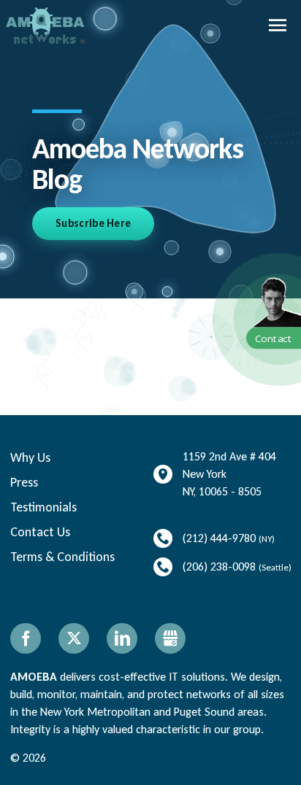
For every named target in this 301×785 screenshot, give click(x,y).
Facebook (25, 638)
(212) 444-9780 (219, 538)
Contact (273, 338)
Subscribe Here (93, 223)
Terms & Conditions (62, 557)
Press (24, 482)
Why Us (30, 457)
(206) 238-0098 (219, 566)
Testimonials (43, 507)
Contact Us (40, 532)
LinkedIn (122, 638)
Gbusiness (170, 638)
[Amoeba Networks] (45, 25)
